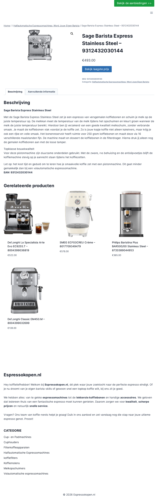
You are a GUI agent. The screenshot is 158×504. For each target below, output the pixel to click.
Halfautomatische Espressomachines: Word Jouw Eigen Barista (120, 82)
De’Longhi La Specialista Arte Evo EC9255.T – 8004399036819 (26, 246)
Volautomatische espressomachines (26, 473)
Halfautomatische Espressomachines (27, 452)
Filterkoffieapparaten (16, 447)
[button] (72, 33)
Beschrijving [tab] (15, 91)
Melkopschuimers (14, 468)
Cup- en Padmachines (17, 437)
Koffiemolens (12, 463)
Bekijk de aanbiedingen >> (134, 3)
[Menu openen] (151, 12)
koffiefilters (11, 457)
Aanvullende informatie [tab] (41, 91)
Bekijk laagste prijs (97, 69)
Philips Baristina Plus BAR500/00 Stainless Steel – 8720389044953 (130, 246)
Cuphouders (11, 442)
